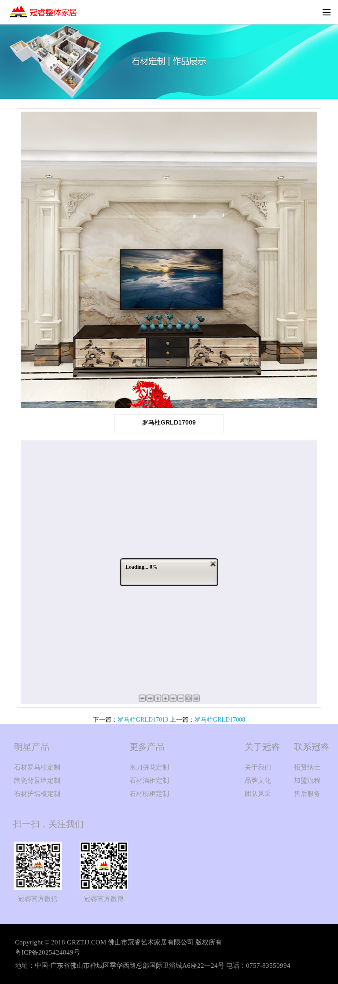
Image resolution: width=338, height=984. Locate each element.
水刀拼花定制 (149, 767)
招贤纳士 (307, 767)
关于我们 (258, 767)
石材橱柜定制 (149, 793)
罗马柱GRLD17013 (143, 719)
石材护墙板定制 (37, 793)
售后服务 (307, 793)
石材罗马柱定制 (37, 767)
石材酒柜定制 (149, 780)
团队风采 (258, 793)
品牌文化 (258, 780)
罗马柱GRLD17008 (220, 719)
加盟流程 (307, 780)
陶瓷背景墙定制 (37, 780)
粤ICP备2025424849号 (47, 952)
